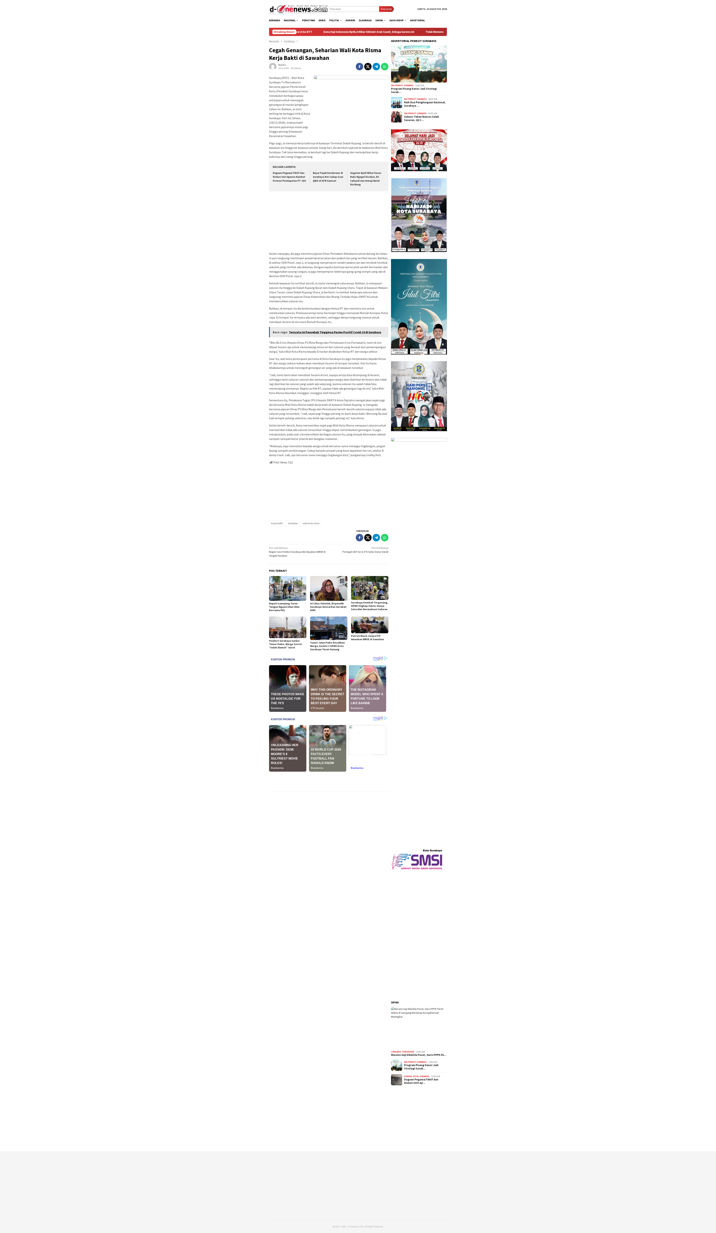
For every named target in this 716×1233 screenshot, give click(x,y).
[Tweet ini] (368, 66)
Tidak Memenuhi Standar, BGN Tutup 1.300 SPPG (403, 32)
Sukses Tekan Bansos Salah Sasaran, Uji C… (421, 118)
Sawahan (293, 523)
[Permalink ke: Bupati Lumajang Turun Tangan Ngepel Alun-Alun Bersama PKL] (287, 588)
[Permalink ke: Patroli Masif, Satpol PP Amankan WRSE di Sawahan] (369, 624)
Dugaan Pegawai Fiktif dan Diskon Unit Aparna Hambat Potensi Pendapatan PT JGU (289, 176)
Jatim (416, 1076)
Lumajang (396, 1051)
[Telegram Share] (376, 66)
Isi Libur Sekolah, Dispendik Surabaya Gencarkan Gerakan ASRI (328, 607)
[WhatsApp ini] (384, 66)
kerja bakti (277, 523)
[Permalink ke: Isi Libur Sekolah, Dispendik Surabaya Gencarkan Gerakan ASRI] (328, 588)
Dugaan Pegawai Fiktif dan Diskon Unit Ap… (421, 1081)
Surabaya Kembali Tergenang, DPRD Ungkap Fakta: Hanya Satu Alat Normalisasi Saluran (369, 606)
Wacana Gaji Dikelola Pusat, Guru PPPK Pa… (418, 1055)
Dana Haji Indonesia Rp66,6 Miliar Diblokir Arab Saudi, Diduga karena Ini (315, 32)
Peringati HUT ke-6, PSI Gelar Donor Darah (365, 549)
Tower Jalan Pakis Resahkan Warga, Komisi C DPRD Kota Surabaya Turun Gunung (327, 646)
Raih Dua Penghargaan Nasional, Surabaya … (425, 104)
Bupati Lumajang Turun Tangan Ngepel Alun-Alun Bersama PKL (284, 607)
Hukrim (408, 1076)
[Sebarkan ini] (359, 66)
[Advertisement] (328, 222)
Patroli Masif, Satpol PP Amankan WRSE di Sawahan (367, 637)
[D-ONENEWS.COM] (298, 8)
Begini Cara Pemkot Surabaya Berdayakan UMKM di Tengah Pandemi (297, 551)
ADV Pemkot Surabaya (402, 85)
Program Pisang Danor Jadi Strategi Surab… (414, 90)
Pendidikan (408, 1051)
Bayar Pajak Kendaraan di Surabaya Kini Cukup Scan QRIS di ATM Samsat (328, 176)
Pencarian (386, 9)
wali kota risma (311, 523)
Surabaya (424, 1076)
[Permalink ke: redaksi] (273, 66)
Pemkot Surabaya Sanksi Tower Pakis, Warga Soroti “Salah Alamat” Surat (285, 644)
